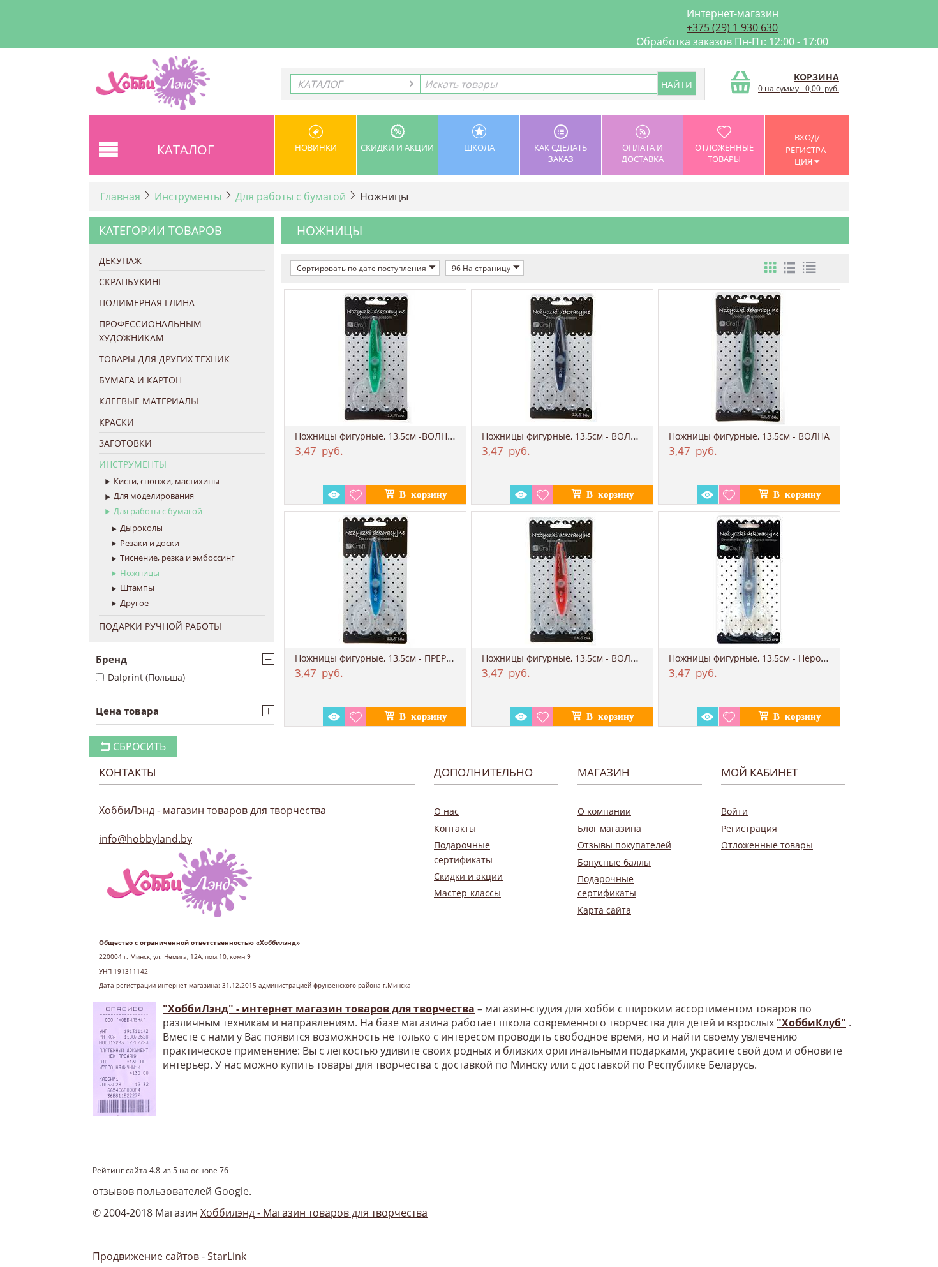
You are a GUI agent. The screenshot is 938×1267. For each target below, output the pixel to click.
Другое (134, 603)
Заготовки (125, 443)
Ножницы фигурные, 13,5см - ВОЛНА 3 (566, 436)
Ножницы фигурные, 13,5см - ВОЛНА (749, 436)
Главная (120, 196)
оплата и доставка (643, 153)
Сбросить (138, 746)
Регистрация (749, 828)
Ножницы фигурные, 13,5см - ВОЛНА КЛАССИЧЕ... (591, 658)
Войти (734, 811)
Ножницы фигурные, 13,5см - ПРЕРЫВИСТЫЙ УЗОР (406, 658)
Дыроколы (141, 527)
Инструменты (187, 196)
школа (479, 147)
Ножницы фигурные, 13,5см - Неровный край (768, 658)
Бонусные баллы (614, 862)
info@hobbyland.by (145, 839)
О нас (446, 811)
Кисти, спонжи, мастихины (167, 481)
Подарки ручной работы (160, 626)
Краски (116, 422)
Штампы (137, 587)
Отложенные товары (724, 153)
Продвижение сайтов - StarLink (169, 1256)
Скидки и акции (397, 147)
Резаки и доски (149, 543)
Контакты (455, 828)
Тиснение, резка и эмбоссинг (177, 557)
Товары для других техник (164, 359)
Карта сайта (604, 910)
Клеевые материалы (148, 401)
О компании (604, 811)
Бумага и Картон (140, 380)
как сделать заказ (560, 153)
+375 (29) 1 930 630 (732, 27)
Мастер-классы (467, 893)
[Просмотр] (334, 494)
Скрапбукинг (131, 282)
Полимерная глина (147, 303)
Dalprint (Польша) (146, 677)
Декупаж (120, 261)
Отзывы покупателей (624, 845)
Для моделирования (154, 495)
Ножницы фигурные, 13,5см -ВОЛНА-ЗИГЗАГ (391, 436)
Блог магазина (609, 828)
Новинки (316, 147)
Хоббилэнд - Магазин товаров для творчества (314, 1213)
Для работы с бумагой (290, 196)
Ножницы (140, 573)
